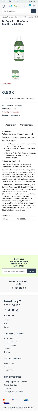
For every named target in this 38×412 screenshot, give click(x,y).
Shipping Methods (10, 345)
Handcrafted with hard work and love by (17, 407)
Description (10, 125)
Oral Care (7, 388)
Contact (7, 327)
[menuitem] (32, 1)
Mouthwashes (29, 17)
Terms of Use (9, 363)
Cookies (7, 367)
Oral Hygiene (19, 17)
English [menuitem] (33, 1)
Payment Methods (11, 342)
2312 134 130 (12, 305)
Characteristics (26, 125)
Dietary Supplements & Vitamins (15, 382)
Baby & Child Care (10, 385)
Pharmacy (10, 17)
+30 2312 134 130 (15, 1)
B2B (5, 324)
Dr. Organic (18, 105)
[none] (32, 1)
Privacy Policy (9, 370)
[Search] (33, 11)
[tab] (10, 125)
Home (4, 17)
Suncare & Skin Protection (13, 392)
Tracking (7, 352)
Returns (7, 349)
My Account (8, 338)
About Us (7, 320)
